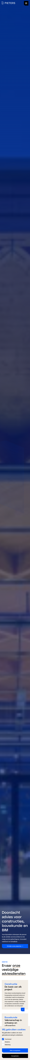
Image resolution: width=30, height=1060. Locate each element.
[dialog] (15, 1043)
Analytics (7, 1042)
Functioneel (8, 1039)
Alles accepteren (15, 1050)
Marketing (7, 1044)
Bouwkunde (11, 1017)
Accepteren (15, 1056)
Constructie (11, 984)
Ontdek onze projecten (14, 946)
